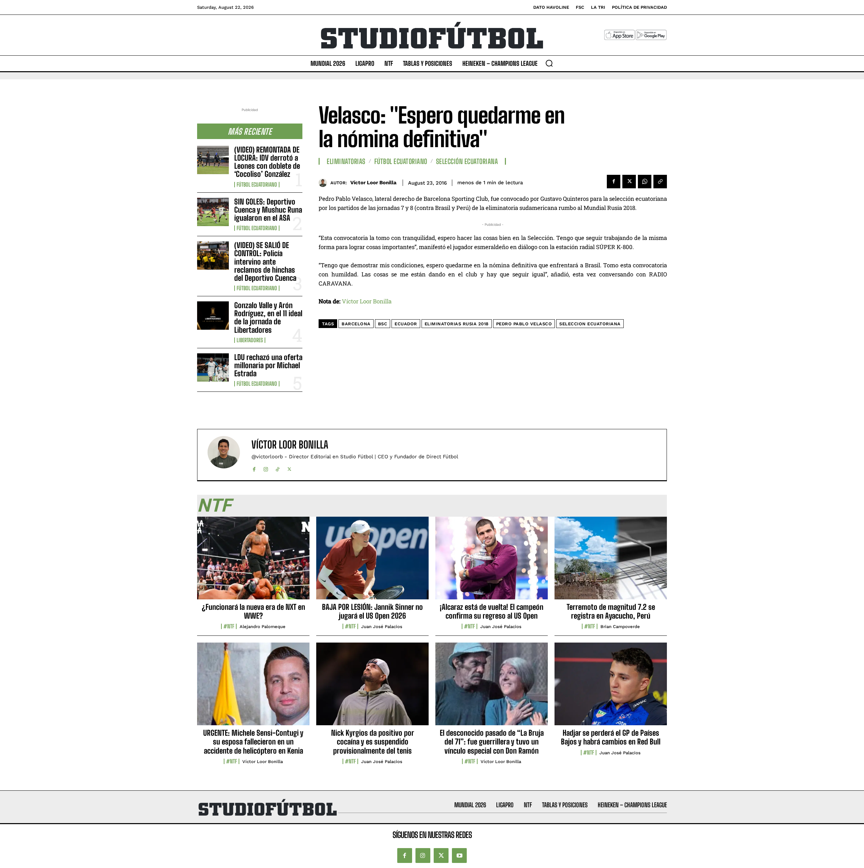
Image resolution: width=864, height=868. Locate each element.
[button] (549, 63)
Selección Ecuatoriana (467, 161)
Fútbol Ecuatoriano (257, 184)
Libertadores (250, 340)
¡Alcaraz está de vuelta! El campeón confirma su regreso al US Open (491, 611)
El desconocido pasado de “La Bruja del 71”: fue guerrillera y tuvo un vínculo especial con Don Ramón (492, 741)
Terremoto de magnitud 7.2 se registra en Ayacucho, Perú (611, 611)
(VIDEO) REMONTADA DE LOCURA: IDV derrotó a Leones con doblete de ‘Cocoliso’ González (267, 162)
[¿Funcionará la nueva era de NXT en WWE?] (253, 561)
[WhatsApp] (644, 181)
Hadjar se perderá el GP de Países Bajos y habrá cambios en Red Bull (610, 737)
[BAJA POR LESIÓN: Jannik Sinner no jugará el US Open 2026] (372, 561)
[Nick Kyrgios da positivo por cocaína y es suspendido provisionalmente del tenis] (372, 687)
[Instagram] (265, 467)
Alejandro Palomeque (263, 626)
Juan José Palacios (381, 626)
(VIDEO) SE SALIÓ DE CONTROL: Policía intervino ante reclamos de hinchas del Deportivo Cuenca (265, 261)
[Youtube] (459, 855)
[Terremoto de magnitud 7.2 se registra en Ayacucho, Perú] (611, 561)
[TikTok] (277, 467)
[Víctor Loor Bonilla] (324, 183)
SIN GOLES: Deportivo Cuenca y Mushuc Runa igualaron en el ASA (268, 209)
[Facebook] (613, 181)
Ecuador (406, 323)
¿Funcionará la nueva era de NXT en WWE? (253, 611)
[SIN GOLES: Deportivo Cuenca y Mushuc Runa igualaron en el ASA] (213, 212)
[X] (629, 181)
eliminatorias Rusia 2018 (457, 323)
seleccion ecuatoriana (590, 323)
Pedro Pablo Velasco (524, 323)
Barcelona (356, 323)
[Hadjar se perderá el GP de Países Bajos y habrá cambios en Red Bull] (611, 687)
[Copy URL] (660, 181)
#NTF (228, 626)
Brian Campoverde (620, 626)
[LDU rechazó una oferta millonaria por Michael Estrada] (213, 367)
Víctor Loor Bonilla (373, 183)
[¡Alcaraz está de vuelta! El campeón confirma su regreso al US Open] (491, 561)
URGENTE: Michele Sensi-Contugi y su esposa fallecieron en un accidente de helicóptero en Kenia (253, 741)
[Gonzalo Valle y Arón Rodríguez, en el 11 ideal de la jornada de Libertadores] (213, 315)
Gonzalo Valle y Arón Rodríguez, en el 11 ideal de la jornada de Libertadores (268, 317)
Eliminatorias (346, 161)
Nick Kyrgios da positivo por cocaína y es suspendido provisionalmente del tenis (372, 741)
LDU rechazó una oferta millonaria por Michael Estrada (268, 365)
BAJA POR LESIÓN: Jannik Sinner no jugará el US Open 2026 (372, 611)
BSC (382, 323)
